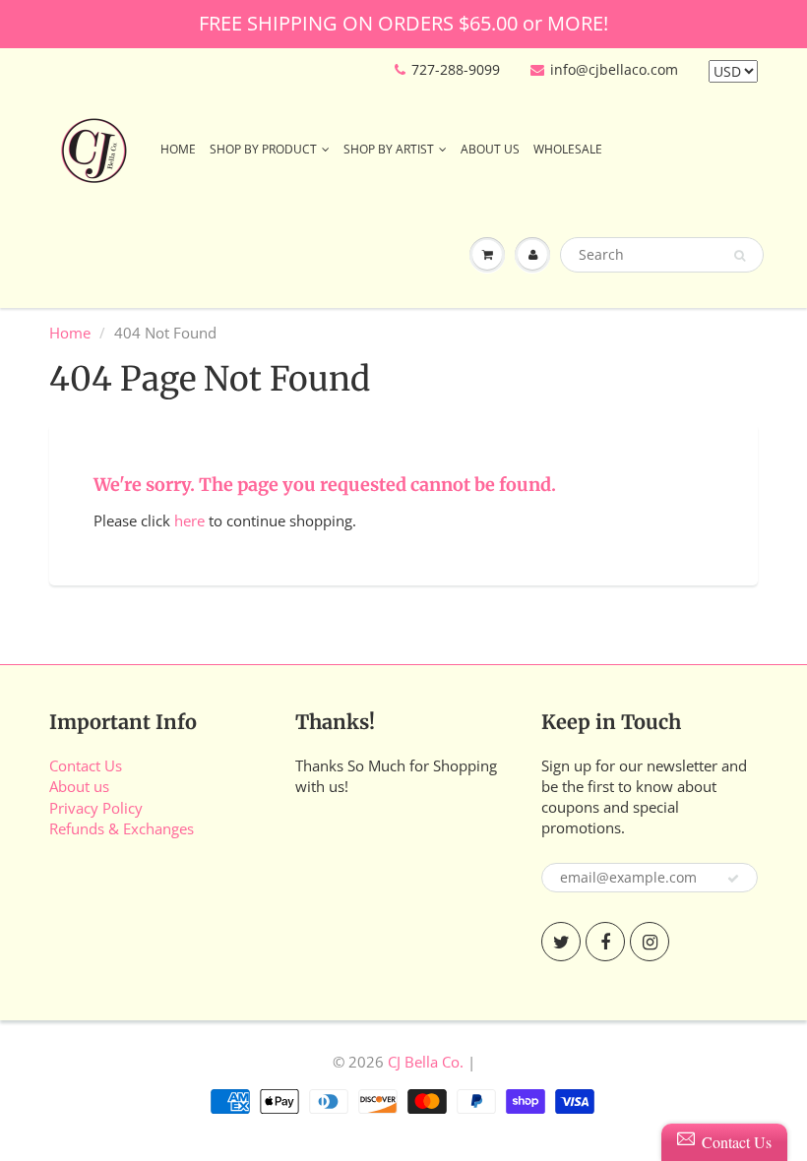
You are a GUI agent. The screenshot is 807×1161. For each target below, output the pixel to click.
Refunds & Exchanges (121, 828)
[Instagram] (649, 941)
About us (79, 786)
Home (178, 149)
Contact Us (85, 765)
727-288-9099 (455, 69)
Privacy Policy (96, 808)
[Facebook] (605, 941)
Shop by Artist (388, 149)
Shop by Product (263, 149)
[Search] (739, 256)
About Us (490, 149)
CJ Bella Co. (426, 1061)
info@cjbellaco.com (614, 69)
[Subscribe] (733, 878)
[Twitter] (561, 941)
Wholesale (567, 149)
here (189, 520)
